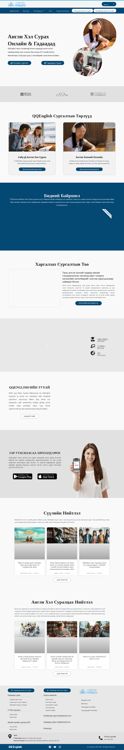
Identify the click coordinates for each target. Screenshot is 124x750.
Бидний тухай (14, 10)
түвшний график (50, 710)
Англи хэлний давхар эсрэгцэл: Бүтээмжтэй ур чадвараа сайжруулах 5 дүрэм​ (29, 658)
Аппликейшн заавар (51, 704)
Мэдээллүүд (13, 717)
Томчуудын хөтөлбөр (88, 706)
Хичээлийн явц (50, 707)
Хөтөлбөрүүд (38, 10)
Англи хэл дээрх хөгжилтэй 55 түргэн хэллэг (94, 657)
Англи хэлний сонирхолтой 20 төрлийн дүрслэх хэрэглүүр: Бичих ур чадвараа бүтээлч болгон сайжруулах (62, 659)
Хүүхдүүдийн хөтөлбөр (89, 710)
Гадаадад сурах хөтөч (16, 699)
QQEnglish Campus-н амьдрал (18, 704)
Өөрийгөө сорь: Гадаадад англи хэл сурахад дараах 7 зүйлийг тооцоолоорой (94, 564)
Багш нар (26, 10)
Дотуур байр (13, 714)
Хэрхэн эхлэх (49, 699)
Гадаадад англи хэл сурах (82, 10)
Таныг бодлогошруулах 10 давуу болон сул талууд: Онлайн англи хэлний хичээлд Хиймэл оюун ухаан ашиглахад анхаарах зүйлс (62, 565)
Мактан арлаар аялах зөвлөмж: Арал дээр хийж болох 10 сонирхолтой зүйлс (29, 564)
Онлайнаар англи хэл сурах (105, 10)
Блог (50, 10)
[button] (14, 695)
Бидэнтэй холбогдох (63, 10)
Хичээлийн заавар (51, 702)
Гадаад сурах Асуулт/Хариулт (18, 702)
